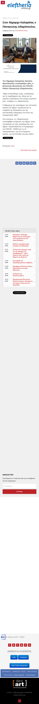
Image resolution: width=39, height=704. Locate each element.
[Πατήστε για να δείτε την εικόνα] (19, 50)
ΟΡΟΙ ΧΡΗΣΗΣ (32, 671)
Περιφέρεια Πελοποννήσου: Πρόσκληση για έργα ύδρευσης (23, 268)
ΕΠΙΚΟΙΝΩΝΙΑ (30, 675)
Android (23, 657)
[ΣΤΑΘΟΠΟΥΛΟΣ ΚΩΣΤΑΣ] (19, 683)
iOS (14, 657)
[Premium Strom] (19, 68)
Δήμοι (13, 146)
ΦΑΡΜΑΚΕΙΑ (6, 671)
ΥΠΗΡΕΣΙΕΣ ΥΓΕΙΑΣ (19, 671)
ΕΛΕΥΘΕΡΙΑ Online (21, 30)
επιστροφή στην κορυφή (28, 150)
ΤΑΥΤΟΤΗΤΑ (8, 675)
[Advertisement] (19, 349)
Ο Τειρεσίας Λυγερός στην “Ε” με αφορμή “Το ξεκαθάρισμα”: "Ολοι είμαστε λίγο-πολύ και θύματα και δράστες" (22, 253)
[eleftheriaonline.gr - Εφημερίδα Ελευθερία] (19, 5)
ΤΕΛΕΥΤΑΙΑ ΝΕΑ (12, 231)
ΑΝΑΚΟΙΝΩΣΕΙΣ (19, 675)
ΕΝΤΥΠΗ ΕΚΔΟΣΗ (19, 665)
